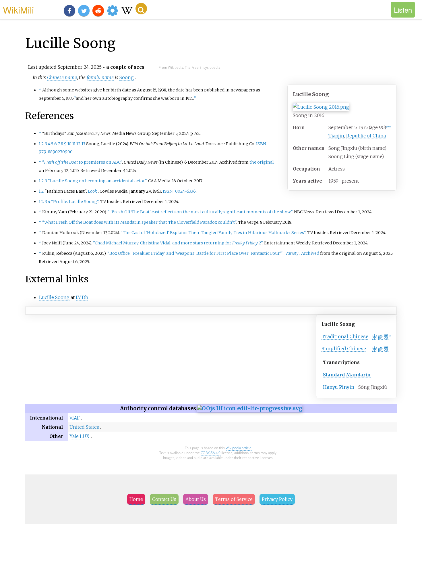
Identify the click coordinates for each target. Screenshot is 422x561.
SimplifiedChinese (344, 348)
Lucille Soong (54, 297)
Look (92, 191)
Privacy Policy (277, 499)
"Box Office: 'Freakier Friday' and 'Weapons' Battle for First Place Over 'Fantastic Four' (195, 253)
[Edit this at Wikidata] (249, 408)
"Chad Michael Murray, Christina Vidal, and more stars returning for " (177, 243)
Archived (310, 253)
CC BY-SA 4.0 (210, 452)
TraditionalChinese (345, 336)
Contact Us (164, 499)
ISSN (168, 191)
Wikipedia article (238, 447)
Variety (292, 253)
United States (84, 427)
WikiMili (18, 9)
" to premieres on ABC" (82, 162)
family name (100, 77)
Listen (403, 10)
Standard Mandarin (347, 375)
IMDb (82, 297)
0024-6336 (185, 191)
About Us (195, 499)
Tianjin (336, 136)
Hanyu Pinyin (338, 387)
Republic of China (366, 136)
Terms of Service (234, 499)
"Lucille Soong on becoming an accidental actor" (97, 180)
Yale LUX (79, 436)
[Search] (141, 8)
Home (136, 499)
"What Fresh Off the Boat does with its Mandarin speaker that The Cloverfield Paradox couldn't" (139, 222)
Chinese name (62, 77)
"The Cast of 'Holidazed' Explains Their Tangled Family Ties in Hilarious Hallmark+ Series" (213, 232)
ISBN (261, 143)
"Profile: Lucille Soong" (74, 201)
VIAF (74, 418)
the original (261, 162)
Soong (126, 77)
